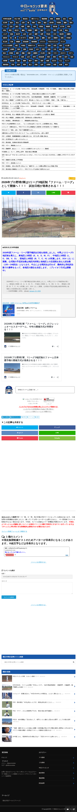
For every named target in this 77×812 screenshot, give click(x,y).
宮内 (71, 22)
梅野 (36, 34)
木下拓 (62, 26)
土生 (55, 49)
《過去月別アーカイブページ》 (11, 800)
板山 (66, 30)
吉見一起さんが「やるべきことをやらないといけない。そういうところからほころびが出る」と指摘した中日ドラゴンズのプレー (38, 155)
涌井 (28, 26)
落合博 (61, 34)
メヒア (5, 34)
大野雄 (41, 26)
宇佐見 (48, 34)
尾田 (55, 30)
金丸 (64, 19)
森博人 (67, 49)
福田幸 (5, 38)
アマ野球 (42, 757)
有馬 (62, 38)
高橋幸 (56, 38)
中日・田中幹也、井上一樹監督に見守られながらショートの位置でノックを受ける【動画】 (28, 114)
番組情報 (44, 19)
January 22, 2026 (35, 291)
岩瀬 (29, 53)
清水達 (55, 26)
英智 (54, 57)
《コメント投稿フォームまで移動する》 (38, 411)
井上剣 (5, 41)
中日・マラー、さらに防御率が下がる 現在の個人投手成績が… (36, 711)
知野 (42, 34)
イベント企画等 (7, 45)
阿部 (24, 64)
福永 (45, 22)
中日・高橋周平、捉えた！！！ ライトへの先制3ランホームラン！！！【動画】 (25, 148)
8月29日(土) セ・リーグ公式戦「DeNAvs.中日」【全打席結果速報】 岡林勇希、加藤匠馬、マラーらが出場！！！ (36, 97)
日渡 (43, 49)
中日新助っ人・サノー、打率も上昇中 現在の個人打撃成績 (19, 151)
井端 (49, 45)
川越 (49, 53)
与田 (71, 57)
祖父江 (17, 30)
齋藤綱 (31, 38)
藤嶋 (23, 30)
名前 (3, 573)
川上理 (43, 53)
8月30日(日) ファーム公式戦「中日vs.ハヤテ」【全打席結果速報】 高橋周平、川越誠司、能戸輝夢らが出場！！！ (43, 686)
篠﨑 (24, 60)
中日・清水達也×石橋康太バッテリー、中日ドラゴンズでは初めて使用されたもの (26, 169)
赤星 (55, 64)
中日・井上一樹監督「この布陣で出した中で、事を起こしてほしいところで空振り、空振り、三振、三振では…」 (35, 100)
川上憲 (67, 45)
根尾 (51, 19)
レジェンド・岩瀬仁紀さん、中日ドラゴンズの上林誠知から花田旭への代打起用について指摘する (30, 127)
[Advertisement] (38, 475)
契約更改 (5, 64)
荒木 (60, 45)
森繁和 (35, 53)
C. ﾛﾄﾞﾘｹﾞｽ (22, 38)
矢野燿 (5, 60)
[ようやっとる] (10, 555)
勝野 (36, 30)
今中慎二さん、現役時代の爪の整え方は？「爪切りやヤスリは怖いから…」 (40, 736)
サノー (67, 60)
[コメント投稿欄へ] (67, 809)
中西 (70, 19)
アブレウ (15, 57)
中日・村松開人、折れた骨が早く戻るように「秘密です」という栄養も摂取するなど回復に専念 (30, 166)
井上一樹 (17, 19)
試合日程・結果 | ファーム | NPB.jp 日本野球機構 (20, 303)
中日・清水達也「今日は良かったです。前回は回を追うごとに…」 (37, 702)
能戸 (30, 60)
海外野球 (42, 773)
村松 (39, 22)
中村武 (31, 49)
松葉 (11, 34)
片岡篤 (11, 53)
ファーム (30, 417)
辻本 (11, 26)
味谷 (4, 53)
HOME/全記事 (7, 19)
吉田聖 (12, 60)
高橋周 (48, 26)
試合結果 (25, 41)
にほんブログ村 (32, 403)
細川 (11, 22)
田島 (36, 64)
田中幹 (52, 22)
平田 (13, 64)
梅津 (22, 26)
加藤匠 (69, 34)
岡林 (33, 22)
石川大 (54, 60)
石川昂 (5, 22)
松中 (66, 57)
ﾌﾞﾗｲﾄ (5, 26)
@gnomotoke (11, 763)
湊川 (66, 64)
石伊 (49, 38)
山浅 (24, 34)
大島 (34, 26)
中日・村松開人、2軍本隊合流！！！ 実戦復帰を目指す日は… (20, 120)
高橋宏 (58, 19)
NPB (34, 57)
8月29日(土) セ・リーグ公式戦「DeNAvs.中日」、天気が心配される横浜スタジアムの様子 (29, 94)
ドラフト (42, 41)
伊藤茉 (18, 41)
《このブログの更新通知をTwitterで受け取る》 (38, 409)
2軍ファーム (35, 19)
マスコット (6, 57)
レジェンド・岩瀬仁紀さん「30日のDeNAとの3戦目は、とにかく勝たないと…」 (41, 693)
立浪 (23, 22)
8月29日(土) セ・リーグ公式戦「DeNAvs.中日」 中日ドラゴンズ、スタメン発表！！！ (28, 103)
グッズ (63, 41)
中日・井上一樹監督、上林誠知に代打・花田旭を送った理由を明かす (22, 117)
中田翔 (59, 22)
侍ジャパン (41, 45)
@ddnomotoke (10, 765)
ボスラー (63, 53)
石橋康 (30, 30)
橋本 (42, 30)
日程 (37, 417)
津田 (10, 30)
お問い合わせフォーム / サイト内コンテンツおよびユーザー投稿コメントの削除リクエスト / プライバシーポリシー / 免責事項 (19, 774)
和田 (18, 49)
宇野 (60, 57)
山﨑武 (12, 49)
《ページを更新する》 (38, 562)
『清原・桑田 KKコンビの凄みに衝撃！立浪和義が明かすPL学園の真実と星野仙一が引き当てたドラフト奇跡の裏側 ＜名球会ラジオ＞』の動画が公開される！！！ (43, 729)
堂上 (30, 64)
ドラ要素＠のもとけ (57, 809)
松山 (17, 22)
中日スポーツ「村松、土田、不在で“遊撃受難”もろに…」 (19, 130)
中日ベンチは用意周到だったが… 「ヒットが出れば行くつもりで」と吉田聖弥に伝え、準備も (30, 123)
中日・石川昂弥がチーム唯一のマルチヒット (15, 139)
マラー (55, 53)
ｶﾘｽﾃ (55, 34)
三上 (60, 60)
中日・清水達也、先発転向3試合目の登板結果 (15, 142)
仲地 (4, 30)
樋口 (16, 45)
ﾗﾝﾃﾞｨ (71, 53)
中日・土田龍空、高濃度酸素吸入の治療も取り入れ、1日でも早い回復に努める (25, 136)
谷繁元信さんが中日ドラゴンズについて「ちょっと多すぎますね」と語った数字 (25, 133)
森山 (60, 49)
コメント (4, 581)
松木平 (18, 34)
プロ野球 (6, 417)
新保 (36, 60)
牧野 (47, 60)
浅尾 (22, 57)
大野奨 (48, 64)
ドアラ (48, 30)
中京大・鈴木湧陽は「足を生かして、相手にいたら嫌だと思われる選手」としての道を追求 (41, 720)
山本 (30, 34)
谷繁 (24, 49)
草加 (68, 26)
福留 (17, 53)
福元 (37, 38)
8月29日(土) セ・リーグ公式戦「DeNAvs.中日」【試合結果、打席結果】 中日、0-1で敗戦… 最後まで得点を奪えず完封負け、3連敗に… (38, 89)
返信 (67, 555)
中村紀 (23, 45)
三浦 (11, 41)
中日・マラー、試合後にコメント (11, 163)
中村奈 (68, 38)
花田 (42, 60)
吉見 (55, 45)
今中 (37, 49)
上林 (60, 30)
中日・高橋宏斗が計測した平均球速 (12, 160)
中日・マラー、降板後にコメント (11, 145)
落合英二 (25, 19)
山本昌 (5, 49)
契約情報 (34, 41)
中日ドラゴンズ (53, 41)
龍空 (17, 26)
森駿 (43, 38)
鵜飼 (65, 22)
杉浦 (60, 64)
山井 (42, 64)
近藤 (49, 49)
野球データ (31, 45)
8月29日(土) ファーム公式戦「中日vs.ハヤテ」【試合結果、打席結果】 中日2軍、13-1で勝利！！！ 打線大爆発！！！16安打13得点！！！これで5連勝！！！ (38, 107)
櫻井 (18, 60)
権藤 (23, 53)
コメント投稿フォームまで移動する (14, 531)
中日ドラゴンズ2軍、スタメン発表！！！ (29, 676)
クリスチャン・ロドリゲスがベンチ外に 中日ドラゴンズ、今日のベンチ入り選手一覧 (27, 111)
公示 (28, 57)
